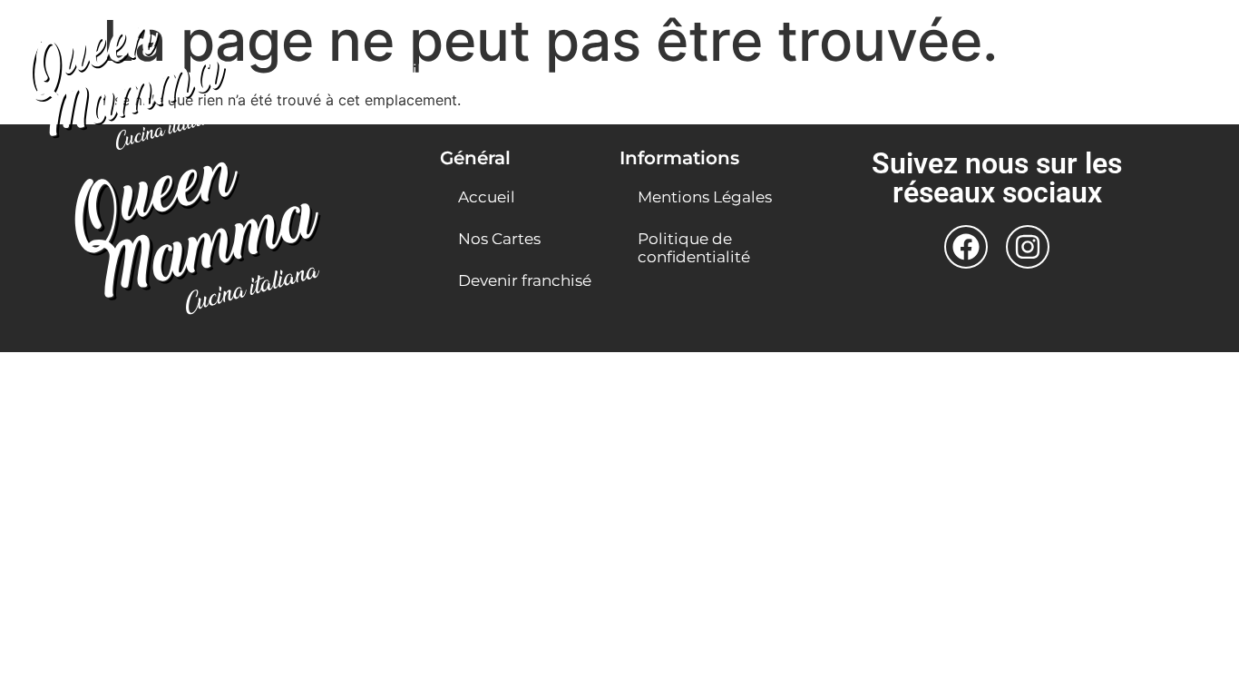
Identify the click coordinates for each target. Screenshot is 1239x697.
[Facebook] (966, 247)
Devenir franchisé (643, 70)
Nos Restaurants (808, 70)
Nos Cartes (499, 70)
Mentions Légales (705, 197)
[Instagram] (1027, 247)
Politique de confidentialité (694, 248)
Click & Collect (971, 70)
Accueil (393, 70)
